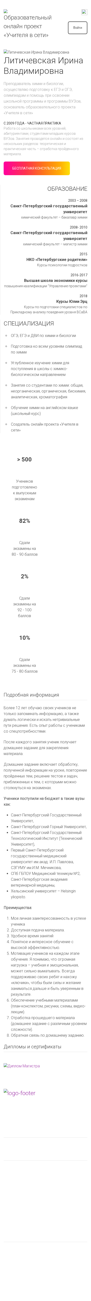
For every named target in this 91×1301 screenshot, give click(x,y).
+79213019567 (19, 1105)
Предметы (14, 1156)
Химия (9, 1168)
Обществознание (19, 1226)
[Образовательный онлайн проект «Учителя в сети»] (28, 24)
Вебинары (13, 1145)
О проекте (14, 1237)
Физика (10, 1209)
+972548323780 (20, 1113)
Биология (12, 1176)
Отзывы (10, 1258)
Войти (77, 27)
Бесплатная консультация (36, 168)
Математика (14, 1201)
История (11, 1193)
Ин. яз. (9, 1185)
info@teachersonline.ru (25, 1121)
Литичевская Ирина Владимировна (34, 1249)
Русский (11, 1218)
